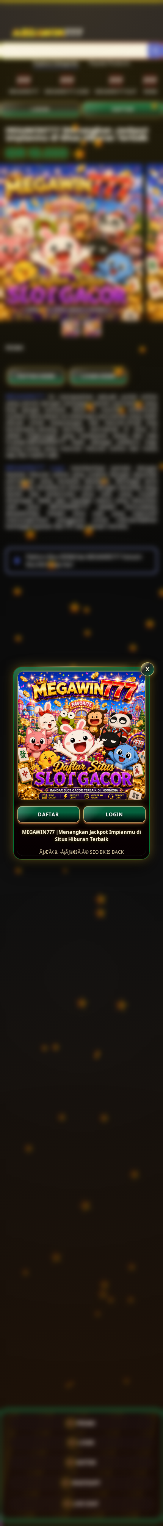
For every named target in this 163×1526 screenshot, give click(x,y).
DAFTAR (48, 814)
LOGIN (114, 814)
